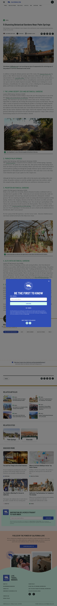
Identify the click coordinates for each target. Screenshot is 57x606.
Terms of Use (43, 313)
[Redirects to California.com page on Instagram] (27, 323)
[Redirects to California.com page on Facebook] (30, 323)
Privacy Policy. (27, 314)
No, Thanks (28, 308)
